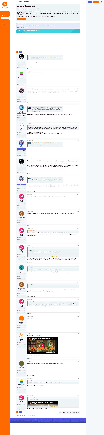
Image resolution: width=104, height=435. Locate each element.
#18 (78, 361)
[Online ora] (21, 75)
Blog (4, 15)
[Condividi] (77, 54)
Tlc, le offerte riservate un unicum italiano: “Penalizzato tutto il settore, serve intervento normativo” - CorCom (51, 250)
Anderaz (21, 322)
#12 (78, 245)
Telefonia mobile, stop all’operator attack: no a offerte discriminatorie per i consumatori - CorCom (49, 107)
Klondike (21, 59)
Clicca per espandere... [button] (53, 256)
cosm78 (21, 271)
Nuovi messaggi (19, 1)
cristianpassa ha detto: (31, 230)
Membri (5, 24)
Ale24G (21, 129)
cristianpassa (21, 217)
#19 (78, 378)
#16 (78, 316)
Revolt (21, 94)
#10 (78, 211)
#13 (78, 265)
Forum (5, 18)
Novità (5, 21)
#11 (78, 228)
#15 (78, 299)
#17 (78, 333)
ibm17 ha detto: (30, 247)
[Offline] (21, 58)
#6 (78, 140)
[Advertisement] (48, 42)
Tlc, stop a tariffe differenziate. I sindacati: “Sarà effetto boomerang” (44, 142)
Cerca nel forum (26, 1)
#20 (78, 395)
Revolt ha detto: (30, 125)
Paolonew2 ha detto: (31, 380)
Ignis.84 (21, 339)
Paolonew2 (21, 367)
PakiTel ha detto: (30, 267)
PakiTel (21, 200)
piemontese (21, 77)
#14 (78, 282)
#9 (78, 194)
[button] (9, 21)
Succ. (20, 51)
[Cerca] (101, 2)
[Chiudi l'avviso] (78, 24)
